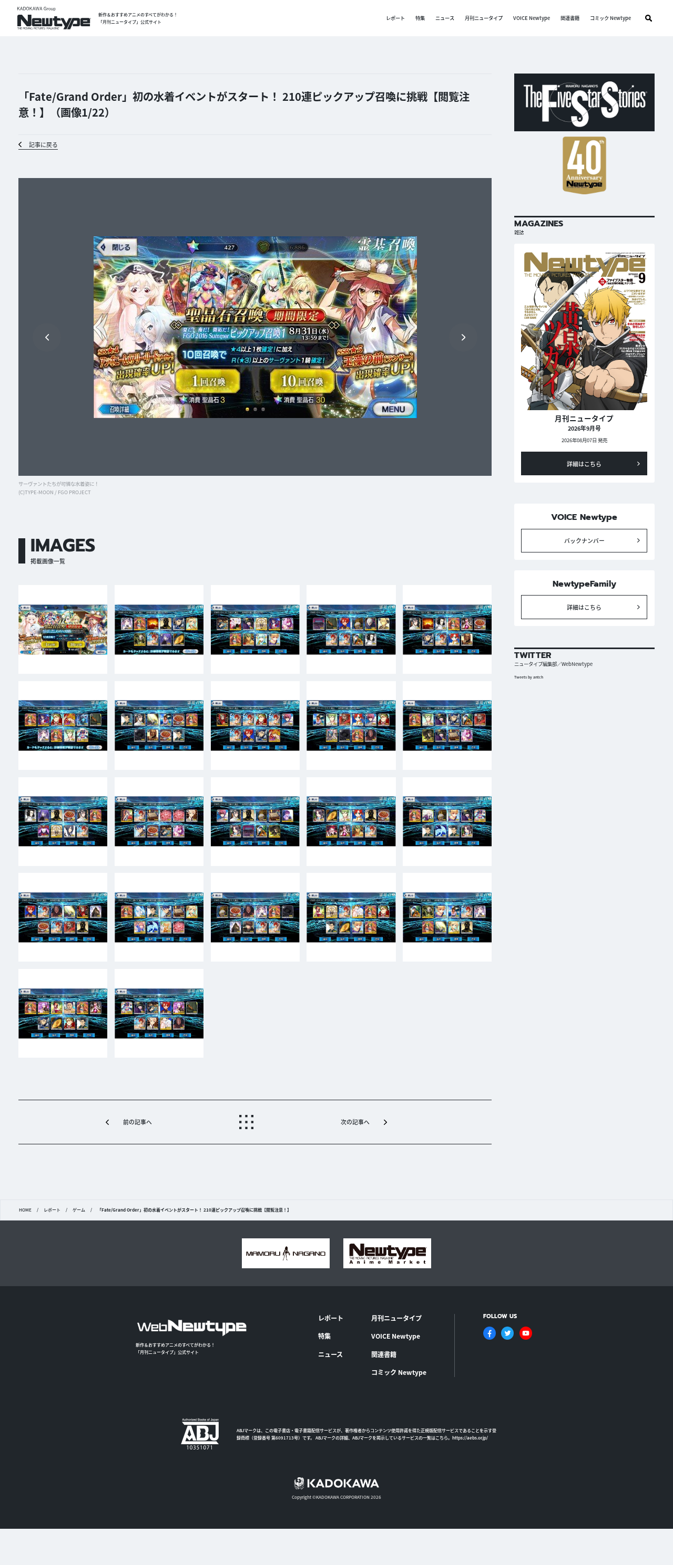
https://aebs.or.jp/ (470, 1438)
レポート (395, 18)
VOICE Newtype (531, 18)
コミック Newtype (610, 18)
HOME (25, 1210)
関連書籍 (569, 18)
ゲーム (79, 1210)
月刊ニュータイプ (484, 18)
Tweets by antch (528, 677)
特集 (420, 18)
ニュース (444, 18)
